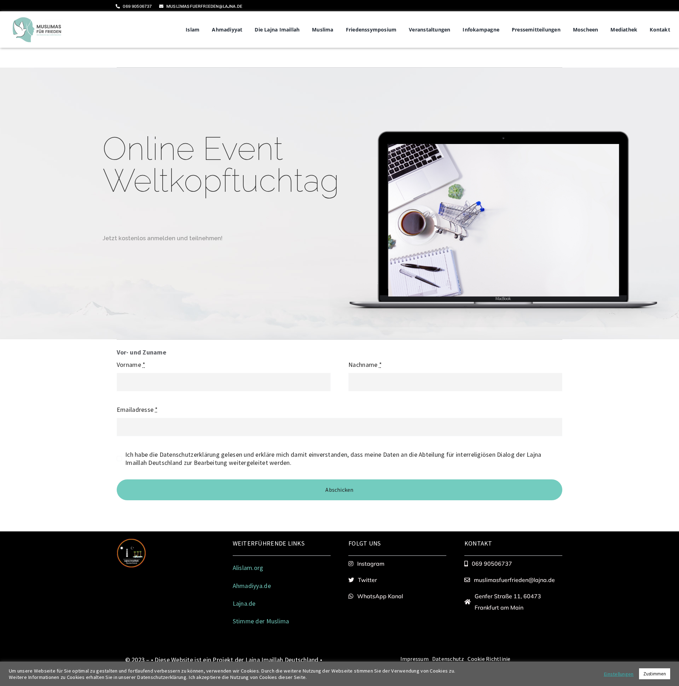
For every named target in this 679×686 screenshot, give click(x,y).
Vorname (131, 365)
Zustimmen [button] (654, 674)
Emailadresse (137, 409)
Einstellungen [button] (619, 674)
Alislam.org (248, 568)
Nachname (365, 365)
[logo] (36, 18)
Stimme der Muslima (262, 621)
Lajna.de (244, 603)
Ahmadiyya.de (252, 586)
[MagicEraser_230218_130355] (131, 541)
